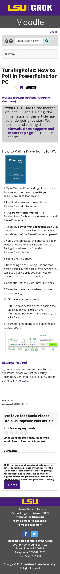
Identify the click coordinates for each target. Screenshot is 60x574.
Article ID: (6, 400)
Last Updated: (7, 404)
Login (53, 31)
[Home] (6, 41)
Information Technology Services (30, 541)
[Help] (11, 41)
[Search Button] (46, 41)
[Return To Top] (14, 362)
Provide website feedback (30, 521)
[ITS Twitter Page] (34, 534)
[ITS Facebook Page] (25, 534)
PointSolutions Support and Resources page (29, 130)
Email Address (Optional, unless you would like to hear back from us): (26, 439)
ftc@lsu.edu (21, 380)
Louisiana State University (39, 564)
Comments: (11, 450)
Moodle (30, 22)
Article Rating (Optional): (20, 428)
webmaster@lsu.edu (30, 517)
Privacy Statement (30, 524)
